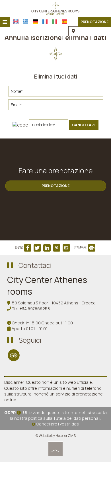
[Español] (64, 21)
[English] (16, 21)
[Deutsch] (35, 21)
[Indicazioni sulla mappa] (73, 31)
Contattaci (35, 265)
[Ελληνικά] (26, 21)
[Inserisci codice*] (48, 126)
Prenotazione (94, 21)
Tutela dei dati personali (76, 418)
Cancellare (84, 125)
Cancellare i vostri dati (57, 424)
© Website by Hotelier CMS (56, 435)
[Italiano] (55, 21)
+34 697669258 (34, 308)
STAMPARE (80, 247)
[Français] (45, 21)
